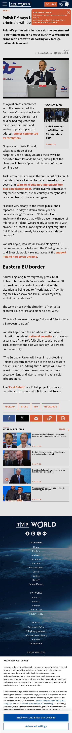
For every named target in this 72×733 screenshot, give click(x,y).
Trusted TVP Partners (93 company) (37, 704)
